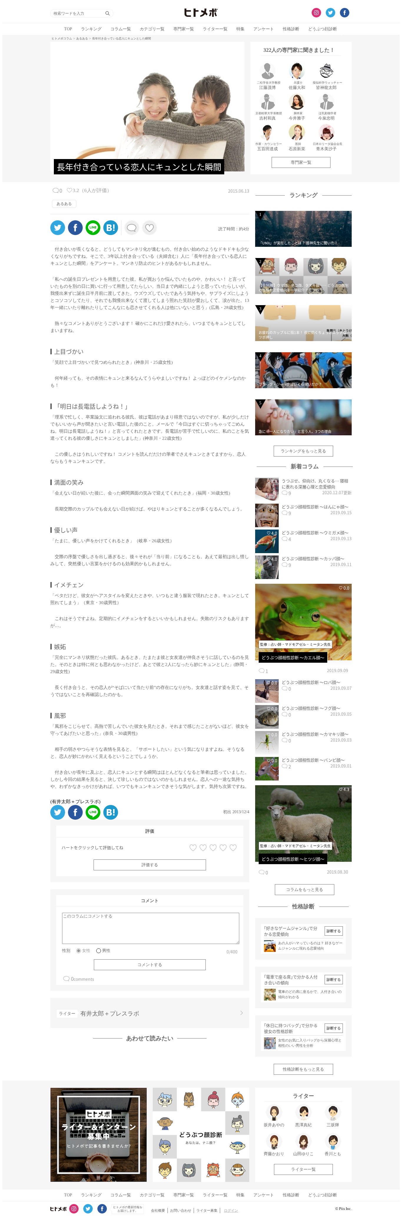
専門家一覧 (183, 29)
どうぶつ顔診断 (322, 29)
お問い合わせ (180, 1210)
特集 (240, 29)
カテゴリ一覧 (152, 29)
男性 (106, 950)
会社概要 (158, 1210)
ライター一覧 (215, 29)
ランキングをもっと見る (303, 451)
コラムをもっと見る (304, 889)
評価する (150, 865)
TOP (68, 29)
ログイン (231, 1210)
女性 (86, 950)
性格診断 (291, 29)
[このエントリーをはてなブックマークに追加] (110, 233)
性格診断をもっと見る (303, 1069)
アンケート (263, 29)
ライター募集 (206, 1210)
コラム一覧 (120, 29)
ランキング (91, 29)
